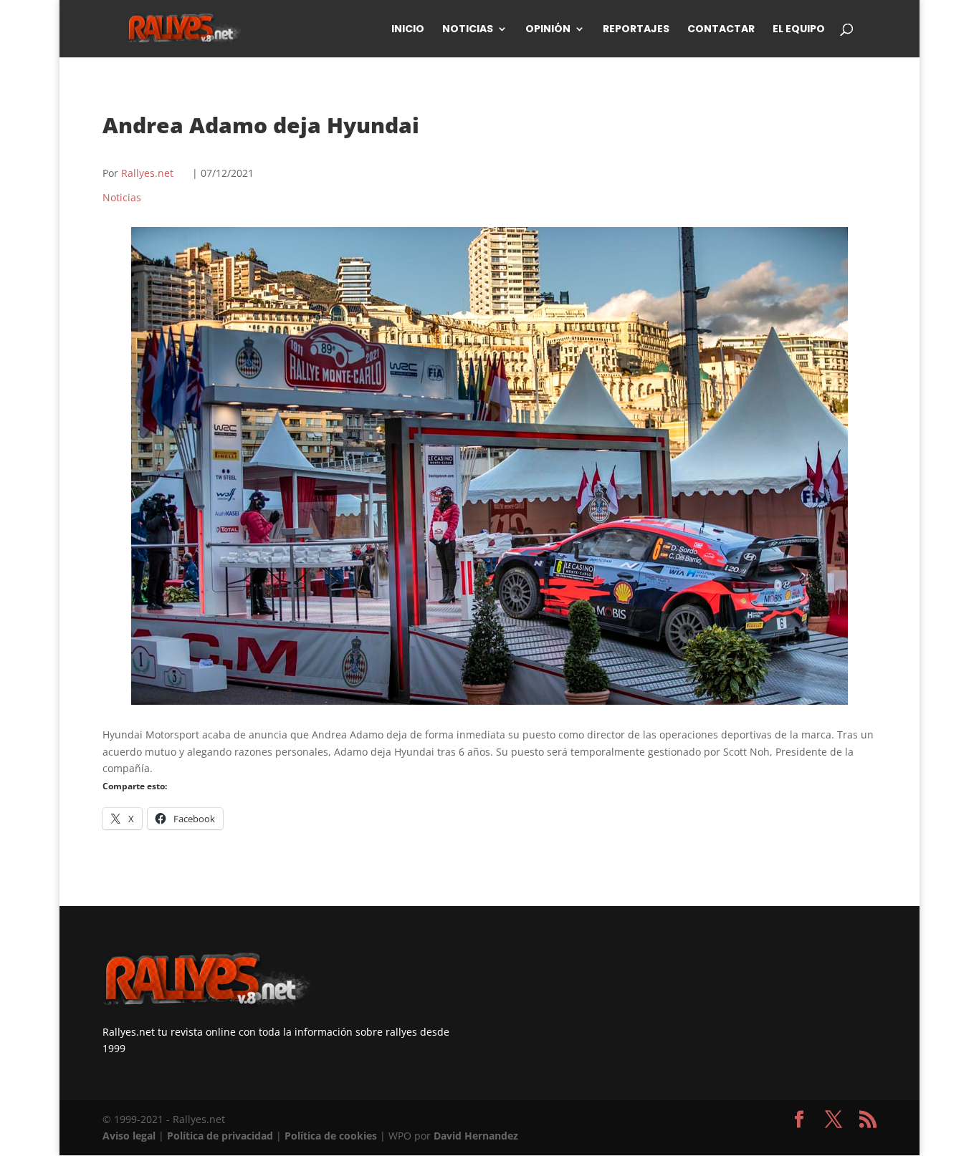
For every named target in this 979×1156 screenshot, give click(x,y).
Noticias (467, 30)
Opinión (547, 30)
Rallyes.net (147, 173)
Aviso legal (129, 1135)
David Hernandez (476, 1135)
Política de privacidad (220, 1135)
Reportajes (636, 30)
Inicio (407, 30)
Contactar (721, 30)
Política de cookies (331, 1135)
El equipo (799, 30)
